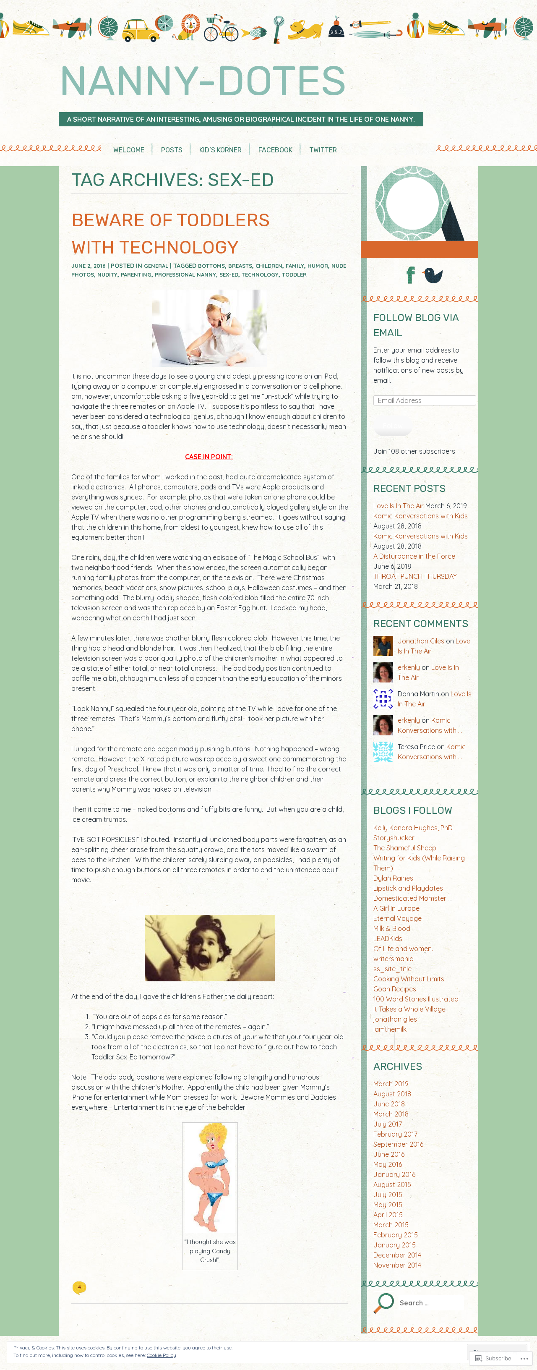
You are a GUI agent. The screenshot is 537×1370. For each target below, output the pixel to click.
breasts (240, 265)
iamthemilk (390, 1029)
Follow (393, 425)
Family (295, 265)
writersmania (393, 958)
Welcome (128, 150)
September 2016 (398, 1144)
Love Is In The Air (398, 506)
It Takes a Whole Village (409, 1009)
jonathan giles (395, 1019)
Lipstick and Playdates (408, 888)
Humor (318, 265)
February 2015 (395, 1235)
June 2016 (388, 1154)
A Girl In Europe (396, 908)
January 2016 (394, 1174)
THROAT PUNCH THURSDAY (415, 576)
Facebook (275, 150)
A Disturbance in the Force (414, 556)
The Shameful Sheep (404, 848)
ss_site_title (392, 969)
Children (268, 265)
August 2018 (392, 1094)
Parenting (136, 274)
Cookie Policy (161, 1355)
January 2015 (394, 1245)
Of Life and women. (403, 948)
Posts (171, 150)
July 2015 (387, 1194)
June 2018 (389, 1104)
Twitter (323, 150)
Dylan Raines (393, 878)
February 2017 (395, 1134)
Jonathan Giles (421, 641)
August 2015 (392, 1184)
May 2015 (387, 1204)
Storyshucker (393, 838)
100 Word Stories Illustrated (416, 999)
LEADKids (387, 938)
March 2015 (391, 1225)
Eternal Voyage (397, 918)
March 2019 (391, 1084)
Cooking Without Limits (408, 979)
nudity (107, 274)
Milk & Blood (391, 928)
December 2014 (397, 1255)
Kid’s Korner (220, 150)
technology (260, 274)
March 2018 (391, 1114)
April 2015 (388, 1215)
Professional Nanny (185, 274)
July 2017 (387, 1124)
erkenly (409, 667)
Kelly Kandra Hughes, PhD (413, 828)
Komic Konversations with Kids (420, 516)
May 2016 (387, 1164)
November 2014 (397, 1265)
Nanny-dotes (203, 81)
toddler (294, 274)
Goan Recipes (394, 989)
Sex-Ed (228, 274)
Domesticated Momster (409, 898)
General (156, 265)
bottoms (211, 265)
